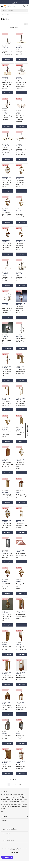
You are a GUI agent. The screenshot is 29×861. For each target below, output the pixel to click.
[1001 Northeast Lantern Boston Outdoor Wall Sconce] (7, 170)
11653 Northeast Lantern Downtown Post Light (21, 677)
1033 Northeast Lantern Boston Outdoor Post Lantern (20, 309)
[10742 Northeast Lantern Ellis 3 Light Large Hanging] (21, 513)
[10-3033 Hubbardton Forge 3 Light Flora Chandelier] (7, 103)
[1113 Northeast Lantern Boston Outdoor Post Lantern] (7, 572)
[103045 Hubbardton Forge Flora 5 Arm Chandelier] (21, 264)
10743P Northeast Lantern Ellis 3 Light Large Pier (7, 555)
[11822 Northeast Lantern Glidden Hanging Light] (21, 754)
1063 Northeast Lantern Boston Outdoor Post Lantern (20, 465)
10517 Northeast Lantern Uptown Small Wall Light (20, 371)
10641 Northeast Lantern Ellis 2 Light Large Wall (7, 496)
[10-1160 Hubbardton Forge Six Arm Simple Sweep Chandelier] (7, 38)
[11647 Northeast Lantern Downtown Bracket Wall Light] (21, 635)
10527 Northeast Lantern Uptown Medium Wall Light (7, 403)
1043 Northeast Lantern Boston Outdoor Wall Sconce (6, 372)
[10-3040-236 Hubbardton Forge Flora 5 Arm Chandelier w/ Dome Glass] (21, 103)
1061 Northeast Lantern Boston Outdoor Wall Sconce (6, 433)
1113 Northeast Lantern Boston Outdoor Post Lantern (6, 585)
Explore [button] (3, 811)
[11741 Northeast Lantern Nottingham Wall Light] (7, 724)
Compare (20, 24)
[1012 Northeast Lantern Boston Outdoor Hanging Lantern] (21, 201)
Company (4, 816)
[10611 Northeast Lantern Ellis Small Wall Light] (21, 420)
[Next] (23, 784)
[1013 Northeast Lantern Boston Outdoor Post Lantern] (7, 233)
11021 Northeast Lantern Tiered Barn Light (21, 555)
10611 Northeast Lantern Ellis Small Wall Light (21, 432)
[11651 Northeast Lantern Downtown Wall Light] (7, 665)
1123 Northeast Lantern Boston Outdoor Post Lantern (20, 585)
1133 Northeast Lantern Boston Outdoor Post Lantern (6, 617)
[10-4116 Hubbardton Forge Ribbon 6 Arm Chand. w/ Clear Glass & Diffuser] (21, 136)
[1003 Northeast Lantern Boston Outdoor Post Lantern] (21, 170)
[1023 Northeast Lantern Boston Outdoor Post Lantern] (21, 233)
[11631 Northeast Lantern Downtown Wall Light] (21, 604)
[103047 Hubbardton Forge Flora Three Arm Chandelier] (7, 296)
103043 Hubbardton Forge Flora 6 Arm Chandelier (7, 278)
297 (20, 784)
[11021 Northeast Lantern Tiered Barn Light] (21, 542)
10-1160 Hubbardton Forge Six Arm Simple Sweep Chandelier (7, 52)
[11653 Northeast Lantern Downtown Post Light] (21, 665)
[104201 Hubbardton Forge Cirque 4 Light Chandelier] (21, 327)
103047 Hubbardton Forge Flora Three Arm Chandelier (7, 309)
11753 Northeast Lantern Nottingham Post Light (21, 737)
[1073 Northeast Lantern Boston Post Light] (7, 513)
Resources (4, 820)
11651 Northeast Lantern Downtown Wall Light (7, 677)
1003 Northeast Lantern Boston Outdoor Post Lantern (20, 183)
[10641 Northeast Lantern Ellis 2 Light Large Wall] (7, 483)
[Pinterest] (17, 852)
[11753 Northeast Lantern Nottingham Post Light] (21, 724)
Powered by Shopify (14, 849)
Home (2, 14)
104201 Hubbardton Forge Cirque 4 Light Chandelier (21, 340)
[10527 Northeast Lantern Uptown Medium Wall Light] (7, 390)
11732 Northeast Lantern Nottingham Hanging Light (21, 707)
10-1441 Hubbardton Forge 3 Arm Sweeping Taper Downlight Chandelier (7, 84)
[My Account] (23, 6)
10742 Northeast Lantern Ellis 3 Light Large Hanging (21, 525)
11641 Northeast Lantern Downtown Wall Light (7, 648)
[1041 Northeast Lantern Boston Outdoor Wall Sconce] (7, 327)
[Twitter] (14, 852)
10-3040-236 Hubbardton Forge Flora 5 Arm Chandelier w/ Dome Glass (21, 117)
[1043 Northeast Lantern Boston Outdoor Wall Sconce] (7, 359)
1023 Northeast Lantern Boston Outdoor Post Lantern (20, 246)
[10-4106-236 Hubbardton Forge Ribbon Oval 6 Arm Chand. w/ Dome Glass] (7, 136)
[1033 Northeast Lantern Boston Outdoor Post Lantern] (21, 296)
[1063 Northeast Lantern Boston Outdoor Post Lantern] (21, 452)
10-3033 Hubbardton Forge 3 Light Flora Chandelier (7, 116)
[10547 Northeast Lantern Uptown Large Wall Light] (21, 390)
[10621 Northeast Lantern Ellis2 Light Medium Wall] (7, 452)
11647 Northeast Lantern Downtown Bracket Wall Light (21, 648)
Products (7, 14)
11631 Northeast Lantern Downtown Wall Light (21, 616)
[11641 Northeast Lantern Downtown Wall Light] (7, 635)
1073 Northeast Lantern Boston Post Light (6, 525)
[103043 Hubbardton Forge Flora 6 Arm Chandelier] (7, 264)
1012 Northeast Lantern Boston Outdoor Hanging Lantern (20, 215)
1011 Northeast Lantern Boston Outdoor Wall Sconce (6, 215)
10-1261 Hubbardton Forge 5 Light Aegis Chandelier (21, 52)
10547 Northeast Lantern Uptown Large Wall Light (20, 403)
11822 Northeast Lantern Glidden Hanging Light (20, 766)
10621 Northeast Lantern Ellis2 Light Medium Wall (7, 464)
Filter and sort (15, 27)
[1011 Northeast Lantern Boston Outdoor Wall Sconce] (7, 201)
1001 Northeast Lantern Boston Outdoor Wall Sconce (6, 183)
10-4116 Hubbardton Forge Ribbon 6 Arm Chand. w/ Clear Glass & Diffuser (21, 150)
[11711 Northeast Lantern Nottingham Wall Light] (7, 694)
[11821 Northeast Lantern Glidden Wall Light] (7, 754)
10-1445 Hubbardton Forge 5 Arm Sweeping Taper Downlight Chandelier (21, 84)
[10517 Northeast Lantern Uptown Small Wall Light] (21, 359)
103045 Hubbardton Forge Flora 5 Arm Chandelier (21, 278)
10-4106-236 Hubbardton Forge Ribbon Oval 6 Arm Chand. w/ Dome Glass (7, 150)
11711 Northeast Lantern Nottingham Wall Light (7, 707)
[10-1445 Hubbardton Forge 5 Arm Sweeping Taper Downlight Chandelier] (21, 70)
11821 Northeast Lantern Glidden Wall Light (6, 766)
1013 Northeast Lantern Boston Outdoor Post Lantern (6, 246)
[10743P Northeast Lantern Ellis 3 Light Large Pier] (7, 542)
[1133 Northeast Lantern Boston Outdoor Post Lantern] (7, 604)
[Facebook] (12, 852)
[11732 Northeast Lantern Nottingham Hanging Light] (21, 694)
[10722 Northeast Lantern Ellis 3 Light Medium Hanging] (21, 483)
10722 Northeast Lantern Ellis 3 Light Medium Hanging (21, 496)
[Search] (26, 10)
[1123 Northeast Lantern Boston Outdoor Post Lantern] (21, 572)
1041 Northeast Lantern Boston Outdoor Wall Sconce (6, 341)
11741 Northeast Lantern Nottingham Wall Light (7, 737)
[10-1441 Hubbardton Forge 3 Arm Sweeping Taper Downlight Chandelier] (7, 70)
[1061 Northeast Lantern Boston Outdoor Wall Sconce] (7, 420)
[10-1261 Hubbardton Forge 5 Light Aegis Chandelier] (21, 38)
